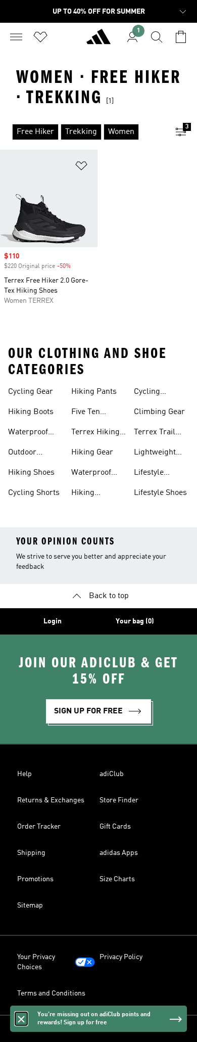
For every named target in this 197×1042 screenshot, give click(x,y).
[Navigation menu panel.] (16, 37)
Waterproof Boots (91, 474)
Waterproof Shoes (28, 433)
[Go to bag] (181, 37)
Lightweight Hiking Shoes (157, 453)
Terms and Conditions (51, 993)
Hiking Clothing (86, 494)
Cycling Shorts (34, 493)
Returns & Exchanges (50, 800)
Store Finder (119, 800)
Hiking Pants (94, 392)
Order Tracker (39, 826)
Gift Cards (115, 826)
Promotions (35, 879)
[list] (82, 132)
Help (24, 774)
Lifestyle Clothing (149, 474)
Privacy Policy (121, 957)
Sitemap (30, 905)
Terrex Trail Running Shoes (160, 433)
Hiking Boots (31, 412)
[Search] (156, 37)
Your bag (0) (135, 621)
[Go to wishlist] (40, 37)
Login (52, 621)
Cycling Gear (30, 392)
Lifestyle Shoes (160, 493)
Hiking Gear (92, 452)
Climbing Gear (159, 412)
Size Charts (117, 879)
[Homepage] (98, 41)
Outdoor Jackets (22, 453)
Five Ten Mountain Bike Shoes (96, 413)
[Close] (21, 1018)
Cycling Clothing (149, 393)
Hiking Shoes (31, 473)
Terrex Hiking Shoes (95, 433)
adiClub (112, 774)
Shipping (31, 852)
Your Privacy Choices (36, 962)
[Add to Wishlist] (81, 167)
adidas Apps (119, 852)
